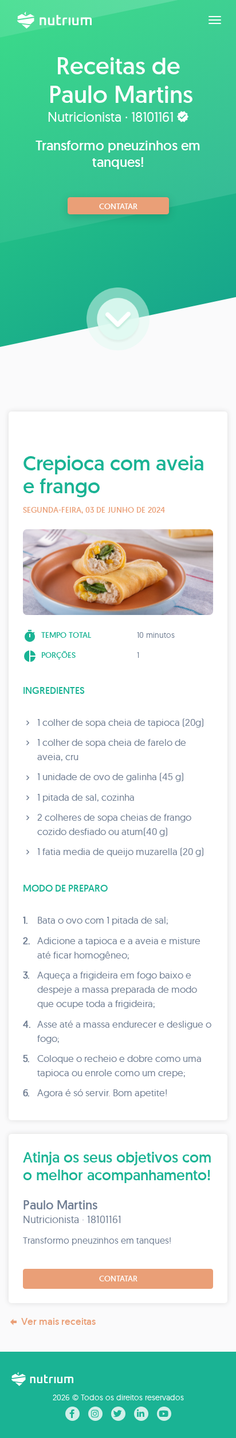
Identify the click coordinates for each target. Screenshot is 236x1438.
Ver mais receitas (58, 1321)
